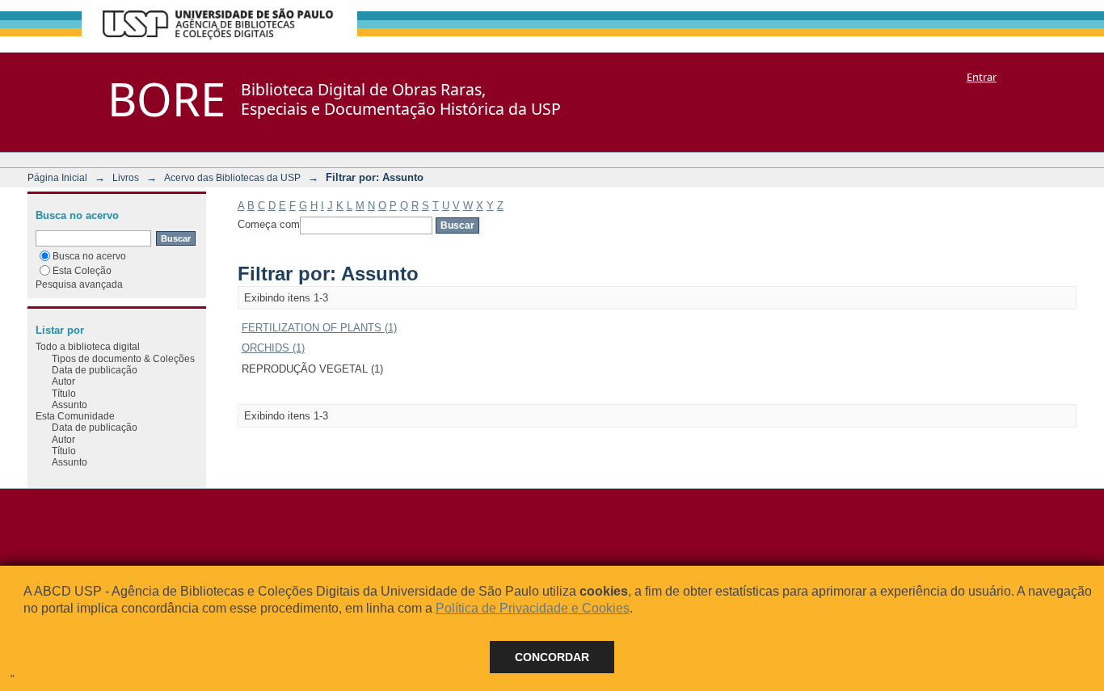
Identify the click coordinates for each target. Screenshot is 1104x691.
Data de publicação (94, 369)
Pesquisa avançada (79, 284)
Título (64, 393)
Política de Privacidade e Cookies (533, 608)
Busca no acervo (89, 256)
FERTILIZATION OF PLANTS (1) (319, 328)
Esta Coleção (82, 270)
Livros (125, 177)
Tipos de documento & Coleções (123, 358)
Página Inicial (57, 177)
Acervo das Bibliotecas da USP (232, 177)
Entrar (982, 77)
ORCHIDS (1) (273, 348)
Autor (63, 381)
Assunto (69, 404)
